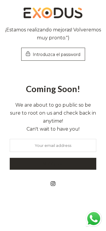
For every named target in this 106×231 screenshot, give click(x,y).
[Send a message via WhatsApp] (94, 218)
